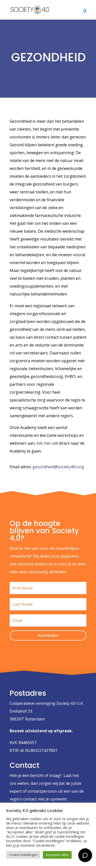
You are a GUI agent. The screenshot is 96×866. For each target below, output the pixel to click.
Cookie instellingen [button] (23, 855)
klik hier (43, 443)
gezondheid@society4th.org (58, 466)
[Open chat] (85, 855)
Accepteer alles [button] (57, 855)
